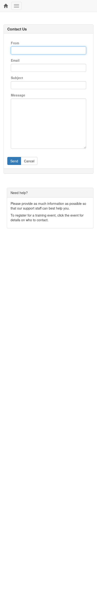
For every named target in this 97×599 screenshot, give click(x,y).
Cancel (29, 161)
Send (14, 161)
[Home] (5, 6)
